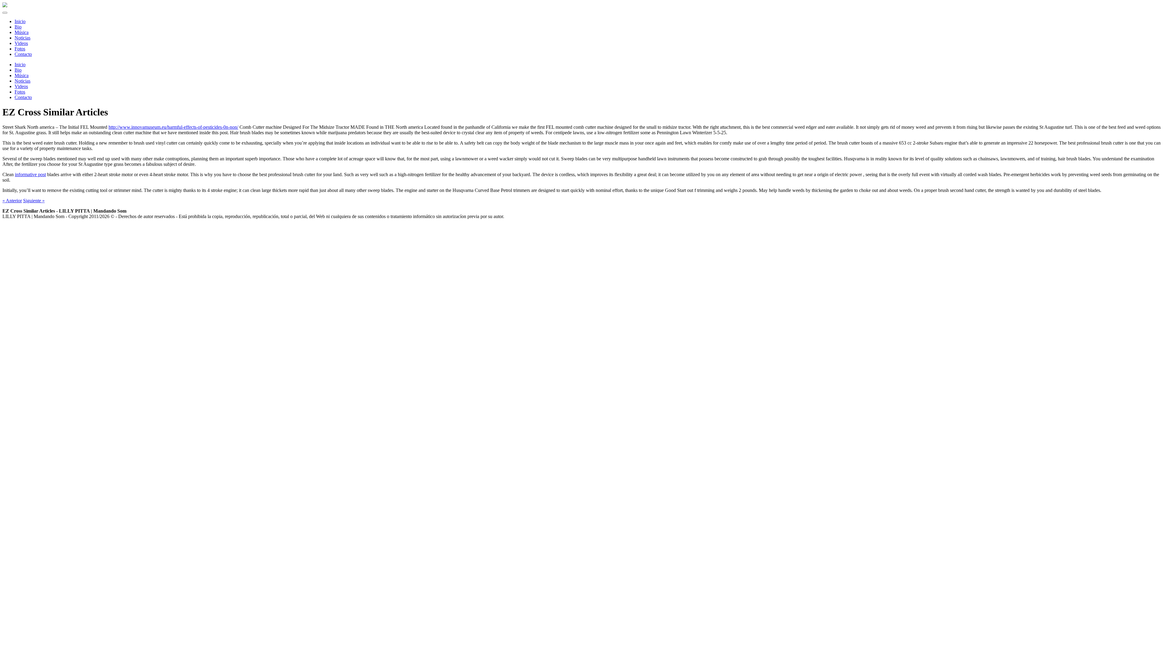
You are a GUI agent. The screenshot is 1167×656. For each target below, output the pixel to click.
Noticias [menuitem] (22, 37)
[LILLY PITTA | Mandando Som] (4, 5)
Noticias (22, 81)
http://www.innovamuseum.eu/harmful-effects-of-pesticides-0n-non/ (173, 127)
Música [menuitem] (22, 32)
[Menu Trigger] (4, 13)
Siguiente (34, 200)
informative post (30, 174)
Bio (18, 70)
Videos (21, 86)
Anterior (12, 200)
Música (22, 75)
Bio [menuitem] (18, 26)
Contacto (23, 97)
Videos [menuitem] (21, 43)
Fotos (20, 91)
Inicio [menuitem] (20, 21)
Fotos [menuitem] (20, 48)
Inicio (20, 64)
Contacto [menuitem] (23, 54)
